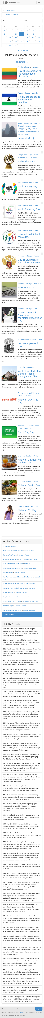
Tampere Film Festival (10, 555)
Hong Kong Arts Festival (11, 588)
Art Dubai (6, 546)
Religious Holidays (25, 123)
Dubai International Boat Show (13, 564)
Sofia (26, 550)
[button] (38, 2)
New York (37, 577)
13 (34, 33)
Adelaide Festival (8, 592)
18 (22, 37)
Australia (33, 568)
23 (11, 41)
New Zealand (34, 601)
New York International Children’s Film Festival (17, 577)
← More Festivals (8, 614)
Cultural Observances (26, 367)
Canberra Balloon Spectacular (12, 568)
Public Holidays (24, 67)
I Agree (39, 1009)
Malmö (17, 572)
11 (22, 33)
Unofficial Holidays (25, 456)
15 (5, 37)
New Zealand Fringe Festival (12, 601)
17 (16, 37)
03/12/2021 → (22, 62)
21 (40, 37)
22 (5, 41)
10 (16, 33)
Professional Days (25, 256)
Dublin (28, 583)
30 (11, 45)
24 (16, 41)
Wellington (26, 601)
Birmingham (24, 559)
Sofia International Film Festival (13, 550)
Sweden (22, 572)
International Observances (28, 183)
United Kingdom (33, 559)
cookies (8, 1009)
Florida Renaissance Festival (12, 610)
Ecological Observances (27, 339)
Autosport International (10, 559)
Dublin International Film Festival (13, 583)
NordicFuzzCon (8, 572)
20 (34, 37)
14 (40, 33)
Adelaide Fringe (8, 606)
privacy (22, 1012)
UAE (16, 546)
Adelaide (18, 592)
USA (4, 579)
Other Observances (25, 506)
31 (16, 45)
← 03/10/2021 (22, 51)
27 (34, 41)
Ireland (32, 583)
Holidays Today (10, 10)
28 (40, 41)
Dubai (13, 546)
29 (5, 45)
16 (11, 37)
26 (28, 41)
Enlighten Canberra (9, 597)
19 (28, 37)
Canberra (27, 568)
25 (22, 41)
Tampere (21, 555)
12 (28, 33)
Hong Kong (23, 588)
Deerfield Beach (28, 610)
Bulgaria (31, 550)
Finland (27, 555)
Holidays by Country (11, 15)
